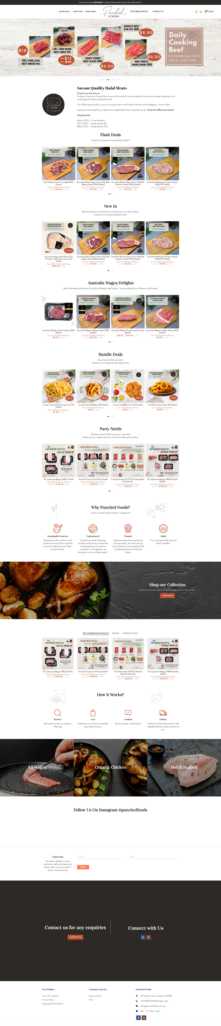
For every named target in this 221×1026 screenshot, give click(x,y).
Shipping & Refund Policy (52, 1004)
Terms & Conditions (50, 996)
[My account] (196, 11)
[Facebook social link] (143, 937)
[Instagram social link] (148, 937)
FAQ (91, 1000)
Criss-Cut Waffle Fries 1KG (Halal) (127, 405)
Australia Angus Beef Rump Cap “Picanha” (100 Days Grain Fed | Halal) (59, 259)
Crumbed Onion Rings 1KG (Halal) (162, 405)
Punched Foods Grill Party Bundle (93, 479)
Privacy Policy (48, 1000)
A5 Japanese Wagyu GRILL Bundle (59, 479)
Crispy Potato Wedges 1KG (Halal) (93, 405)
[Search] (201, 11)
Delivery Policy (95, 996)
